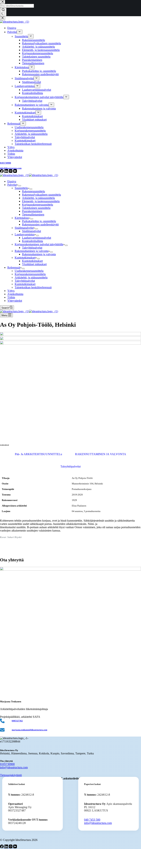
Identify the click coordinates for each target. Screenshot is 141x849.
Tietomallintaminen (33, 214)
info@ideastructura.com (14, 767)
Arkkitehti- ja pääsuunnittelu (38, 198)
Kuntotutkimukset (25, 257)
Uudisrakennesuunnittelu (29, 270)
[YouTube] (15, 847)
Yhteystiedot (14, 300)
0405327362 (17, 721)
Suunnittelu (21, 188)
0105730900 (7, 764)
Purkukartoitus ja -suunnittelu (39, 221)
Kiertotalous (22, 217)
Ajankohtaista (15, 294)
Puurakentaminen (32, 211)
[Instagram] (11, 847)
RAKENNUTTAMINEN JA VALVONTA (100, 454)
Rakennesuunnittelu (33, 191)
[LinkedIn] (6, 847)
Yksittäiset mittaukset (34, 264)
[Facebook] (2, 847)
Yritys (11, 290)
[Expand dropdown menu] (19, 185)
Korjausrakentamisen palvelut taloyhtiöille (39, 244)
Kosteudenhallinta (32, 241)
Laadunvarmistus (25, 234)
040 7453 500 (92, 819)
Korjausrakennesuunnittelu (37, 204)
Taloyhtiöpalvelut (32, 247)
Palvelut (12, 184)
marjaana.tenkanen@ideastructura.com (29, 730)
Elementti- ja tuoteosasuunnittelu (41, 201)
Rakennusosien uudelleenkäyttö (40, 224)
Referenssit (13, 267)
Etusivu (11, 181)
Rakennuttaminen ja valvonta (31, 251)
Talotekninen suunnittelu (36, 207)
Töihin (11, 297)
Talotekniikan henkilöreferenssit (33, 287)
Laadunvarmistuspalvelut (36, 237)
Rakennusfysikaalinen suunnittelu (41, 194)
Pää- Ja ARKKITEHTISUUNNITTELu (38, 454)
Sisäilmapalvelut (24, 227)
